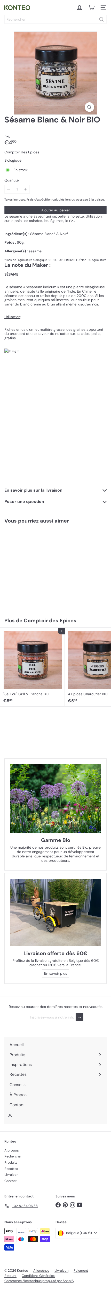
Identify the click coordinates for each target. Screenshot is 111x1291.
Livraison (11, 1174)
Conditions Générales (38, 1275)
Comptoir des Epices (50, 620)
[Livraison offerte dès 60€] (55, 912)
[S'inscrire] (79, 1017)
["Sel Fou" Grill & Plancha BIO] (32, 667)
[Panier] (91, 7)
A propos (11, 1150)
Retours (10, 1275)
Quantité (11, 180)
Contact (10, 1181)
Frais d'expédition (39, 199)
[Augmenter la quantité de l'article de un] (25, 189)
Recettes (11, 1168)
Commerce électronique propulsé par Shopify (39, 1281)
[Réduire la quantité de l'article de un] (8, 189)
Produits (11, 1162)
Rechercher (13, 1156)
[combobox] (55, 19)
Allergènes (41, 1270)
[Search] (101, 19)
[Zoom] (89, 107)
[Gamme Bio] (55, 798)
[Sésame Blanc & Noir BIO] (32, 567)
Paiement (81, 1270)
